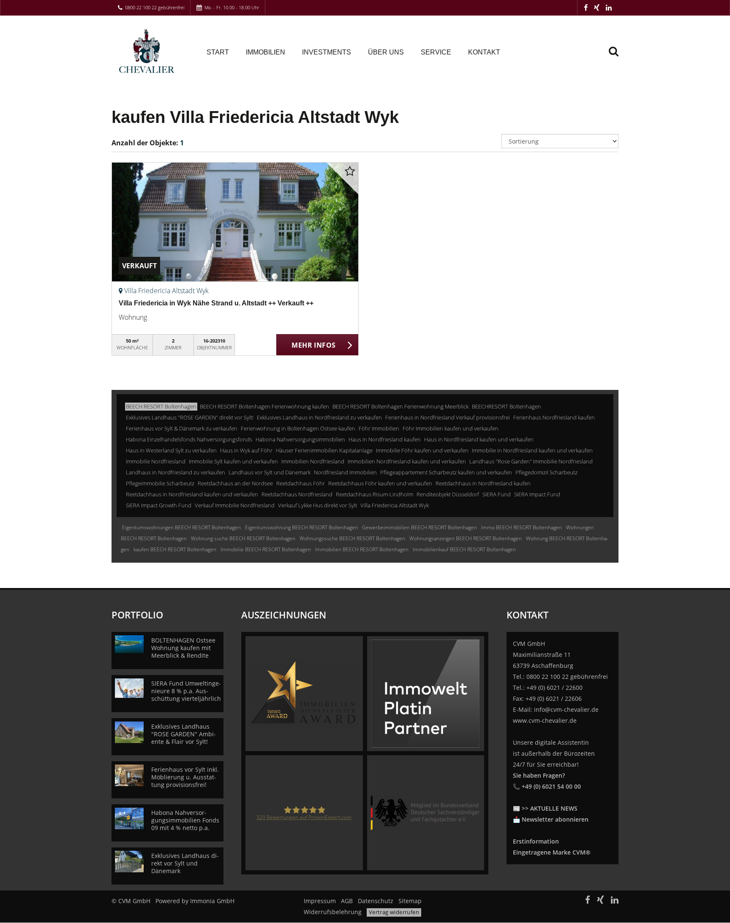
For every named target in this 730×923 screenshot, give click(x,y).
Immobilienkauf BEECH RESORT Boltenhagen (464, 549)
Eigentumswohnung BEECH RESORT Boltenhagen (301, 527)
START (218, 52)
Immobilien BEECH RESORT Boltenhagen (362, 549)
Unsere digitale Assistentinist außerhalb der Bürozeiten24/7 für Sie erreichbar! (554, 764)
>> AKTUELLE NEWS (549, 808)
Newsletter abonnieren (555, 819)
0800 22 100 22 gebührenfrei (154, 7)
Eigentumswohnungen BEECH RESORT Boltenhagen (181, 527)
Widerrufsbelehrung (333, 912)
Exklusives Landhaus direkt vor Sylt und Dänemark (185, 863)
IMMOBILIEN (265, 52)
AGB (347, 901)
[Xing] (596, 7)
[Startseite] (148, 51)
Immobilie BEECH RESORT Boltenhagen (266, 549)
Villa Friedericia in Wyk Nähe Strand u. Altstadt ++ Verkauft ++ (216, 303)
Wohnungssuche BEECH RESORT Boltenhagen (352, 538)
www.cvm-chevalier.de (545, 720)
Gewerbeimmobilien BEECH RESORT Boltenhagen (419, 527)
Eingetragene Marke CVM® (552, 852)
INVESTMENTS (326, 52)
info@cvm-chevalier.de (566, 709)
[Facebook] (586, 7)
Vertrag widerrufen (394, 912)
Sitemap (410, 901)
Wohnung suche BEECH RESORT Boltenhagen (243, 538)
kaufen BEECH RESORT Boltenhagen (174, 549)
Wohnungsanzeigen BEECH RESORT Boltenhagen (465, 538)
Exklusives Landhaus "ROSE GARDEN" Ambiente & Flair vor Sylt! (183, 734)
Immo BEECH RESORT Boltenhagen (521, 527)
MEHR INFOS (313, 345)
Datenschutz (375, 901)
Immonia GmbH (212, 901)
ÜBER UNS (386, 52)
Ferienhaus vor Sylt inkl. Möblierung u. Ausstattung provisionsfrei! (185, 777)
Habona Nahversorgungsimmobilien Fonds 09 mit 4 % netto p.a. (185, 820)
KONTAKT (484, 52)
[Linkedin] (609, 7)
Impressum (320, 901)
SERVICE (436, 52)
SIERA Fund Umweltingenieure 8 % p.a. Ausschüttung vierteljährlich (186, 690)
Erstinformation (536, 841)
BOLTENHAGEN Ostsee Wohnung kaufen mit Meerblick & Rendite (183, 647)
